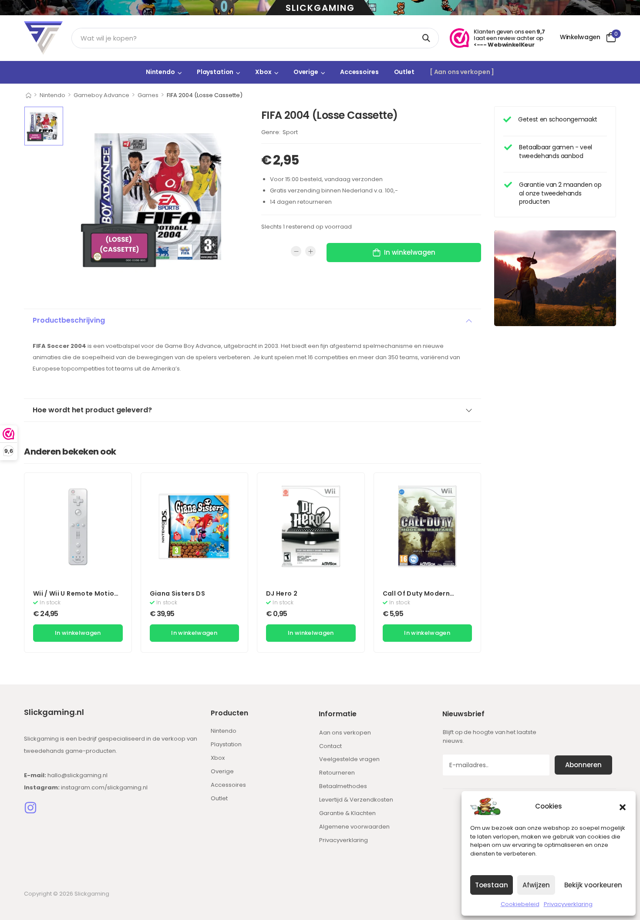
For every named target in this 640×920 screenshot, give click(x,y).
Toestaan (491, 885)
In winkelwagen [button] (78, 633)
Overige (305, 71)
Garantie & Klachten (347, 813)
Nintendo (160, 71)
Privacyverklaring (568, 904)
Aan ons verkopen (345, 732)
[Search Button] (427, 38)
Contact (330, 746)
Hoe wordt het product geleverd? (92, 410)
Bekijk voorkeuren (593, 885)
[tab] (252, 320)
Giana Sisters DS (177, 593)
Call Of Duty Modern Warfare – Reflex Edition (423, 598)
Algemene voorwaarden (354, 826)
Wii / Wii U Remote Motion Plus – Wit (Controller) (75, 598)
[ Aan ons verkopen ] (462, 71)
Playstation (215, 71)
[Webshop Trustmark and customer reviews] (459, 38)
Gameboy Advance (101, 95)
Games (148, 95)
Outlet (404, 71)
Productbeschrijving (69, 320)
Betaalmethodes (343, 786)
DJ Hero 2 (281, 593)
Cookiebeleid (520, 904)
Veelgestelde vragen (349, 759)
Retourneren (337, 772)
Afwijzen (536, 885)
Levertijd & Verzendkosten (356, 799)
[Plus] (310, 251)
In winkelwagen (409, 252)
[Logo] (43, 38)
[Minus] (296, 251)
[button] (622, 806)
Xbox (263, 71)
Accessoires (359, 71)
